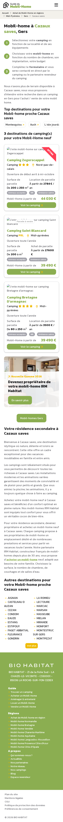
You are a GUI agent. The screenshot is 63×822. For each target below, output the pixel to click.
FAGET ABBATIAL (18, 630)
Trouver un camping (21, 692)
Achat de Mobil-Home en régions (28, 13)
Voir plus (31, 645)
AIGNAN (13, 598)
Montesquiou (14, 124)
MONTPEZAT (44, 638)
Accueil (5, 13)
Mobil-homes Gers (31, 418)
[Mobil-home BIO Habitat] (31, 665)
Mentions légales (14, 798)
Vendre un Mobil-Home (23, 706)
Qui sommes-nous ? (21, 755)
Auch (33, 124)
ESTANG (13, 622)
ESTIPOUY (14, 626)
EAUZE (12, 618)
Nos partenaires (19, 762)
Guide (12, 688)
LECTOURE (43, 602)
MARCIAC (42, 606)
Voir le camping (30, 205)
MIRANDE (42, 622)
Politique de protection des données (25, 805)
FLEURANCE (15, 634)
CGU (7, 801)
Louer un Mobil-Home (23, 703)
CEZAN (12, 610)
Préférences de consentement (21, 809)
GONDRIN (13, 638)
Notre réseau (18, 766)
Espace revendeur (20, 777)
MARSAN (42, 610)
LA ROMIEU (43, 598)
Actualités (16, 759)
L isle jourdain (53, 124)
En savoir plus (20, 400)
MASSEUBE (43, 614)
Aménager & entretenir (23, 699)
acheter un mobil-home (21, 559)
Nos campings (18, 770)
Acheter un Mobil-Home (24, 696)
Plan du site (11, 794)
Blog (13, 773)
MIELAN (41, 618)
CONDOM (13, 614)
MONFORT (43, 626)
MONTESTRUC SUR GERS (43, 632)
